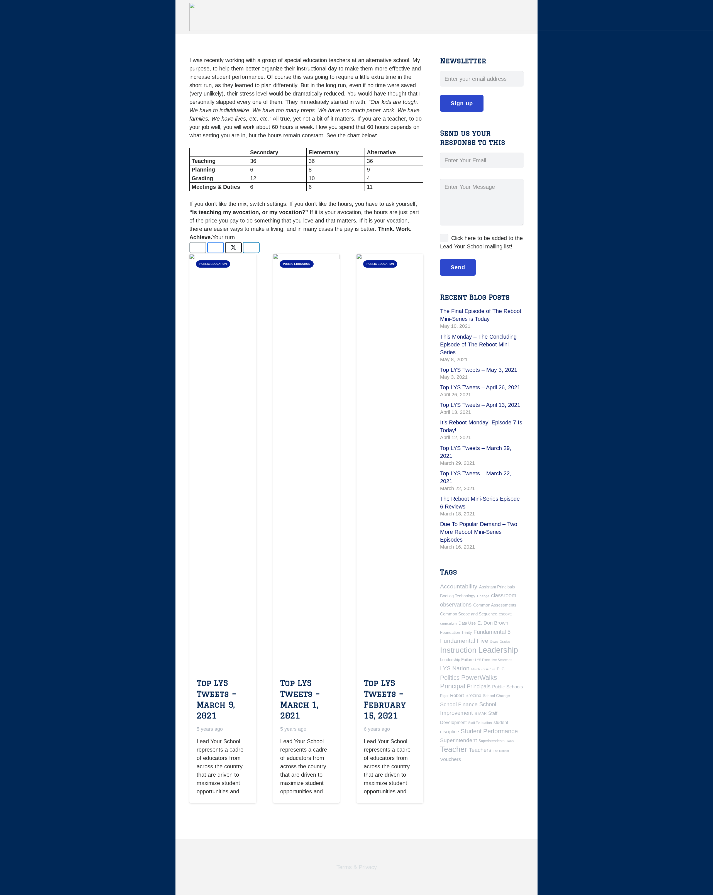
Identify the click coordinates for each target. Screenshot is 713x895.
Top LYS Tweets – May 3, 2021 (478, 370)
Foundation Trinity (456, 632)
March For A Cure (483, 669)
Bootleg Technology (457, 595)
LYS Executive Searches (493, 660)
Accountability (458, 586)
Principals (478, 686)
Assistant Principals (497, 587)
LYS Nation (455, 668)
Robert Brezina (465, 695)
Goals (494, 641)
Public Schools (507, 686)
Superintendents (491, 741)
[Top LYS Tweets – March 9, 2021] (222, 462)
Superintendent (458, 740)
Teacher (453, 749)
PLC (500, 669)
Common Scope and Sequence (468, 614)
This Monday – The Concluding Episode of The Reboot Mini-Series (478, 344)
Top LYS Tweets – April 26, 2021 (480, 387)
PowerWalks (479, 677)
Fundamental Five (464, 640)
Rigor (444, 696)
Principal (452, 686)
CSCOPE (505, 614)
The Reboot (501, 750)
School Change (496, 695)
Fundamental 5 (492, 632)
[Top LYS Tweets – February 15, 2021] (389, 462)
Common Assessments (494, 605)
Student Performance (489, 731)
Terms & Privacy (356, 867)
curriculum (448, 623)
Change (483, 596)
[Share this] (215, 247)
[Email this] (197, 247)
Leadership (498, 649)
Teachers (480, 750)
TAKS (510, 741)
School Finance (459, 704)
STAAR (481, 713)
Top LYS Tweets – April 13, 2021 (480, 405)
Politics (450, 677)
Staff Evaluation (480, 723)
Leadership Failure (456, 659)
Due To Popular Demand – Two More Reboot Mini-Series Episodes (478, 532)
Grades (505, 641)
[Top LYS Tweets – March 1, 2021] (306, 462)
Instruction (458, 650)
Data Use (467, 623)
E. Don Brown (492, 623)
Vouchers (450, 759)
